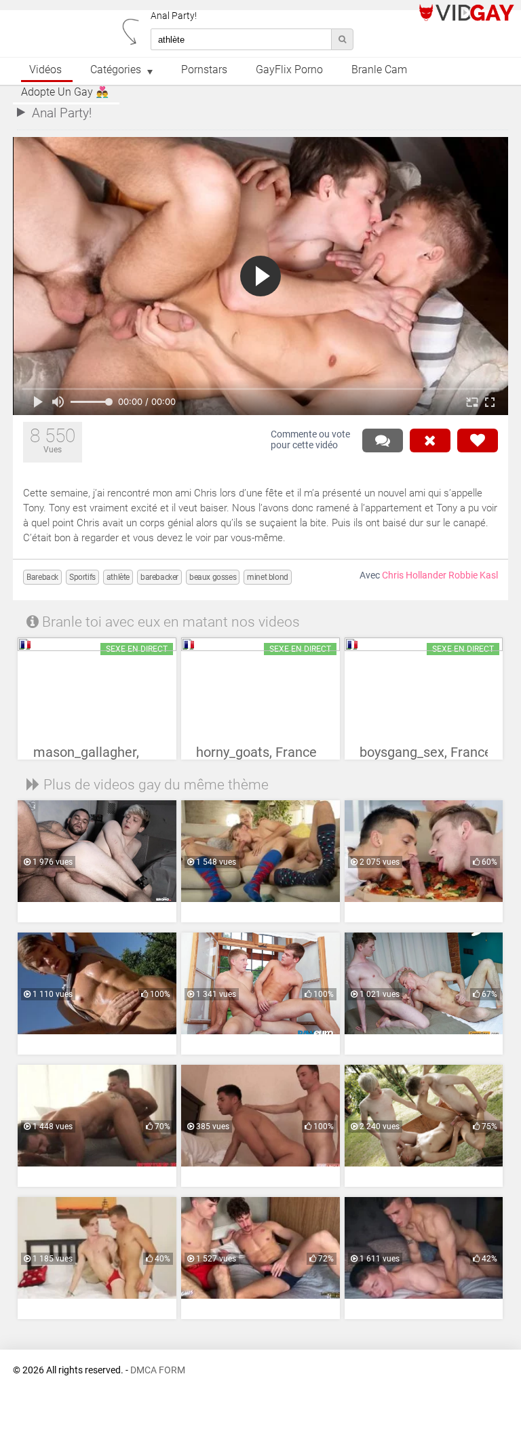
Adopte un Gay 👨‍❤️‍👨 (65, 92)
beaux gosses (212, 577)
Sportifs (82, 577)
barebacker (159, 577)
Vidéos (45, 70)
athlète (118, 577)
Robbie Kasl (473, 575)
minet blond (267, 577)
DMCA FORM (157, 1370)
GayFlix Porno (289, 70)
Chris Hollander (414, 575)
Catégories (115, 70)
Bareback (42, 577)
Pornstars (204, 70)
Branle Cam (379, 70)
